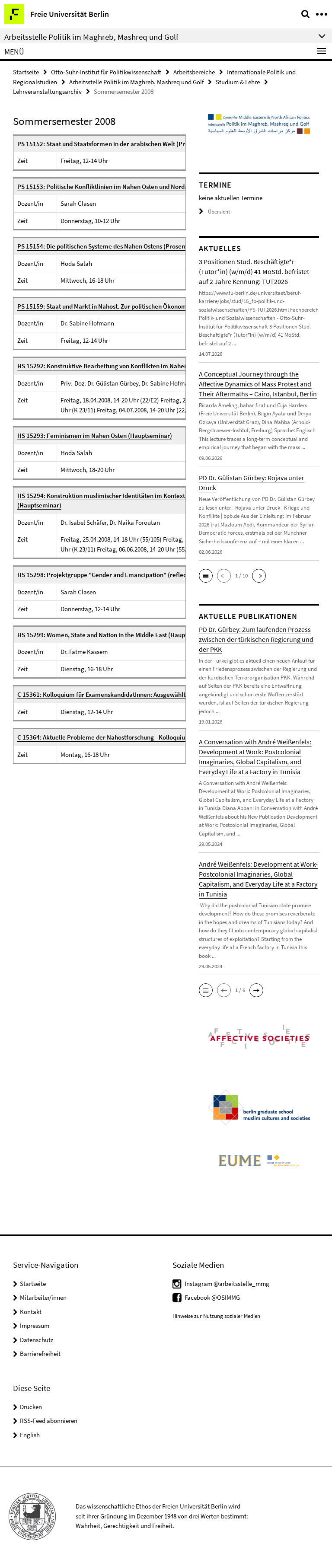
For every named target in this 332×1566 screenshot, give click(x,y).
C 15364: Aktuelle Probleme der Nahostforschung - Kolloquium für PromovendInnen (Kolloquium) (152, 737)
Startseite (26, 72)
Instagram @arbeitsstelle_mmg (227, 1283)
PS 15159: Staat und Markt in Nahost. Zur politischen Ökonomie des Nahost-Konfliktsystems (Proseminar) (162, 306)
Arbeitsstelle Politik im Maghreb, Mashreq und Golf (136, 82)
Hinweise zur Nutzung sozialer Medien (216, 1316)
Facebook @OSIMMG (212, 1297)
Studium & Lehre (238, 82)
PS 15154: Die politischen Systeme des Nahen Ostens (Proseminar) (109, 246)
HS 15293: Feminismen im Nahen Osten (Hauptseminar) (94, 435)
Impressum (34, 1325)
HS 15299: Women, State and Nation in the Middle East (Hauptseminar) (114, 635)
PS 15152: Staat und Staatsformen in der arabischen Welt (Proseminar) (115, 144)
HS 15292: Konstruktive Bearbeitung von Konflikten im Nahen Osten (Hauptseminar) (133, 366)
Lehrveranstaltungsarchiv (47, 91)
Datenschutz (36, 1340)
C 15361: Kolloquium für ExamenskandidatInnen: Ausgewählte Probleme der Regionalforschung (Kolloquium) (168, 694)
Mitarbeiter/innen (43, 1297)
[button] (206, 575)
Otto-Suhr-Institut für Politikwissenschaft (106, 72)
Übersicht (219, 211)
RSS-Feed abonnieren (48, 1420)
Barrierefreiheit (40, 1353)
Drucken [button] (31, 1407)
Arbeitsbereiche (194, 72)
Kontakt (31, 1312)
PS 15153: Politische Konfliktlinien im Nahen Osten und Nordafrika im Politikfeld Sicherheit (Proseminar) (163, 186)
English (30, 1435)
